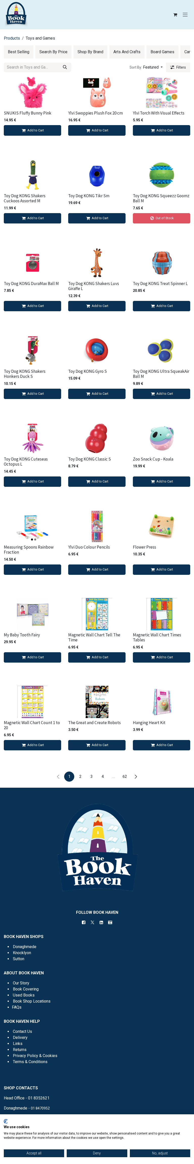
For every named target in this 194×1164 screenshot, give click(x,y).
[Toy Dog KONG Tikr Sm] (97, 175)
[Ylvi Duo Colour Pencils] (97, 526)
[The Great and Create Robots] (97, 702)
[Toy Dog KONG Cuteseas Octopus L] (32, 438)
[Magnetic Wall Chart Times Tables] (161, 614)
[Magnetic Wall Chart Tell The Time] (97, 614)
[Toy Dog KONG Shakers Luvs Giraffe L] (97, 263)
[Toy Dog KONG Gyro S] (97, 350)
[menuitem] (18, 52)
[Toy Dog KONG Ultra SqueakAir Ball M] (161, 350)
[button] (146, 67)
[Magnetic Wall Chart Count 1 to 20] (32, 702)
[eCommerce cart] (175, 15)
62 (125, 776)
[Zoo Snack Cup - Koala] (161, 438)
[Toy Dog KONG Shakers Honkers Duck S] (32, 350)
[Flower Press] (161, 526)
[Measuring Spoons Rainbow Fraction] (32, 526)
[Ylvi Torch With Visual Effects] (161, 92)
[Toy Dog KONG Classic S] (97, 438)
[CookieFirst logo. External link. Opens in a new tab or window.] (6, 1121)
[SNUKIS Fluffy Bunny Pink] (32, 92)
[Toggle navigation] (185, 15)
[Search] (65, 67)
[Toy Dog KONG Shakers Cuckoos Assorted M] (32, 175)
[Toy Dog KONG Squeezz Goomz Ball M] (161, 175)
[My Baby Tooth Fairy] (32, 614)
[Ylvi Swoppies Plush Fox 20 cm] (97, 92)
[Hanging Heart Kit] (161, 702)
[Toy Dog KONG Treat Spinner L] (161, 263)
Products (12, 38)
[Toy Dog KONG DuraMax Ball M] (32, 263)
